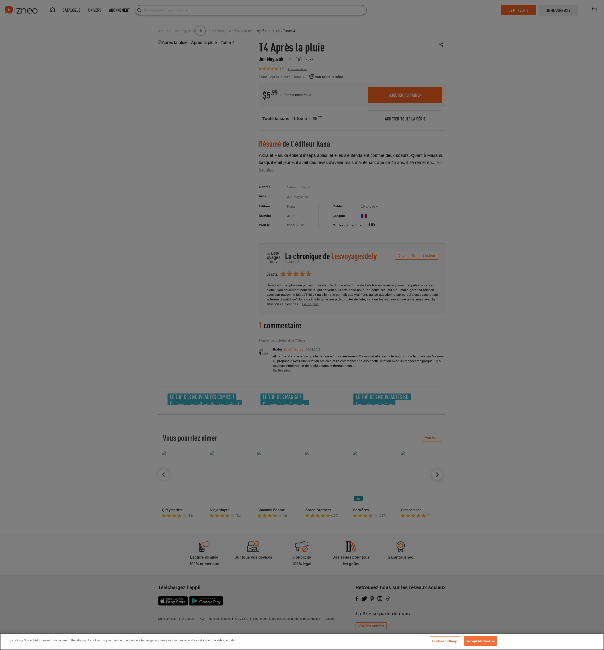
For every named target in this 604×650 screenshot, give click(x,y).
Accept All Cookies (481, 641)
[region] (302, 641)
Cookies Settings (444, 641)
